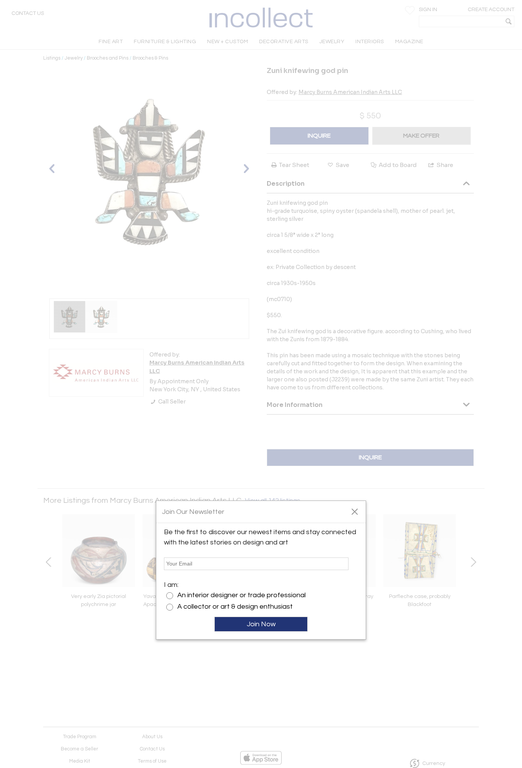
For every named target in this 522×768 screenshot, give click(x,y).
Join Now (261, 624)
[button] (354, 511)
